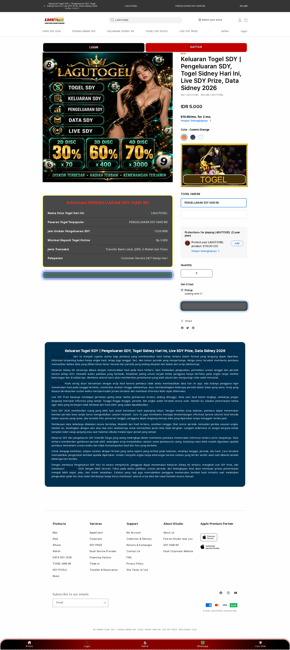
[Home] (54, 20)
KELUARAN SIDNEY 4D (120, 31)
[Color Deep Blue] (193, 137)
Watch (56, 551)
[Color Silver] (201, 137)
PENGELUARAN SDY (84, 31)
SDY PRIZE (96, 545)
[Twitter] (188, 328)
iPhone (57, 545)
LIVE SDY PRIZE (189, 31)
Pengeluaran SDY (62, 356)
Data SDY (71, 468)
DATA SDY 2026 (52, 31)
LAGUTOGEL (131, 6)
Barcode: (205, 94)
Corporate (96, 539)
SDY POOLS (60, 570)
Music (56, 576)
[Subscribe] (104, 603)
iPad (55, 539)
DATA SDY (190, 214)
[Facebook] (183, 328)
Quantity (186, 265)
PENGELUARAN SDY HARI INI (190, 6)
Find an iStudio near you (177, 539)
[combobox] (145, 20)
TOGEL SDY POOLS (157, 31)
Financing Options (100, 557)
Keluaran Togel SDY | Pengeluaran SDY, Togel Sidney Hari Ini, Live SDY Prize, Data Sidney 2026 (72, 6)
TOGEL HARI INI (62, 563)
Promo (29, 646)
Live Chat (260, 646)
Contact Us (133, 551)
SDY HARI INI (171, 545)
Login (87, 646)
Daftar (145, 646)
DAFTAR (196, 47)
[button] (52, 31)
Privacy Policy (135, 563)
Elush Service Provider (103, 551)
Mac (55, 532)
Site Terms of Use (137, 570)
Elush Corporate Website (178, 551)
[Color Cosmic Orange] (184, 137)
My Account (134, 532)
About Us (169, 532)
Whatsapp (202, 646)
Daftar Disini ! (72, 8)
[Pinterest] (194, 328)
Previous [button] (44, 6)
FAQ (129, 557)
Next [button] (245, 6)
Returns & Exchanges (139, 545)
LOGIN (93, 47)
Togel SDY (58, 383)
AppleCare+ (96, 532)
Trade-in (95, 563)
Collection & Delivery (139, 539)
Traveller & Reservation (104, 570)
